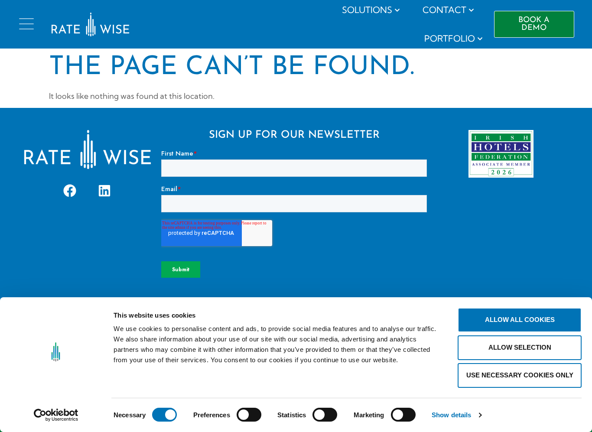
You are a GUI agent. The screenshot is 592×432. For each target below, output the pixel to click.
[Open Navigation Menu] (26, 23)
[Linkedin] (104, 191)
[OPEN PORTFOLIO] (480, 38)
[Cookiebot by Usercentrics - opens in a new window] (56, 415)
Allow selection (519, 347)
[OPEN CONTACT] (471, 9)
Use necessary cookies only (519, 375)
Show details (451, 415)
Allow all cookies (520, 319)
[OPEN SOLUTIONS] (397, 9)
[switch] (249, 415)
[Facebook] (70, 191)
